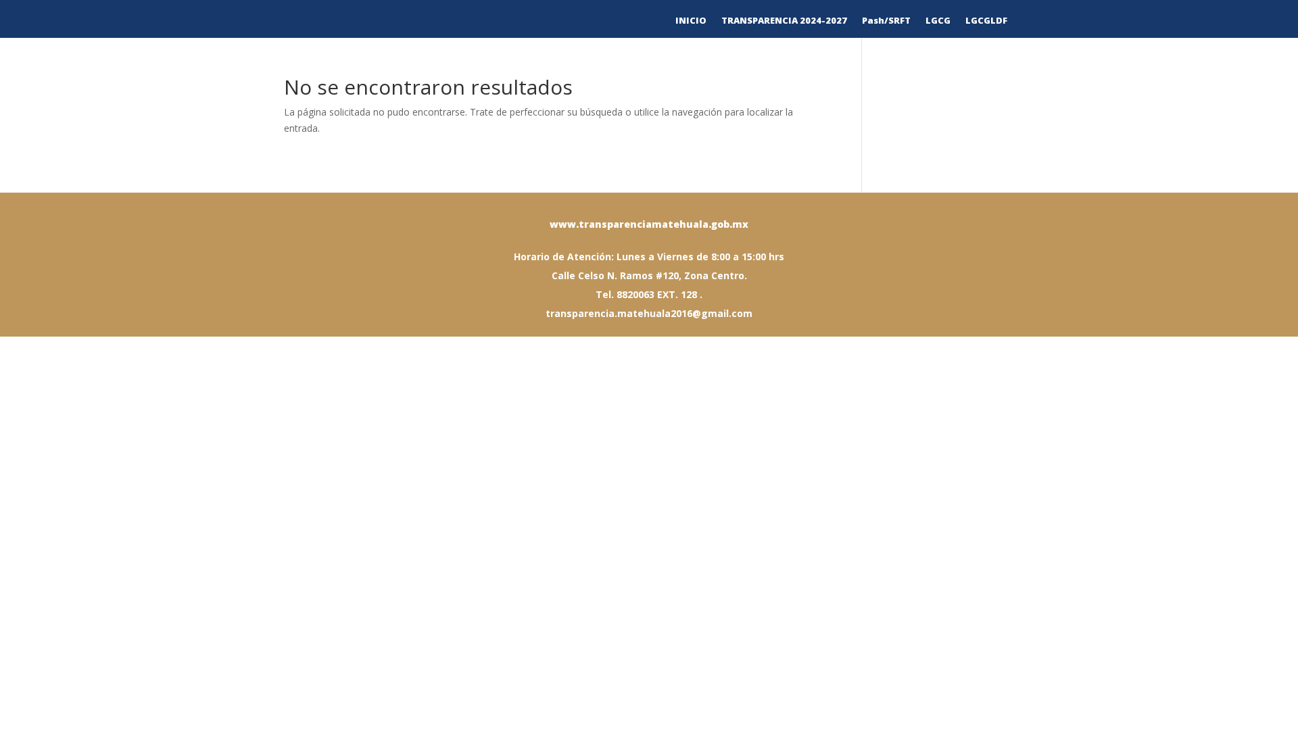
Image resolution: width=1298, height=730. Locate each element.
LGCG (938, 21)
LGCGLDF (986, 21)
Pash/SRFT (886, 21)
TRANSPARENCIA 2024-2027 (784, 21)
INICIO (690, 21)
